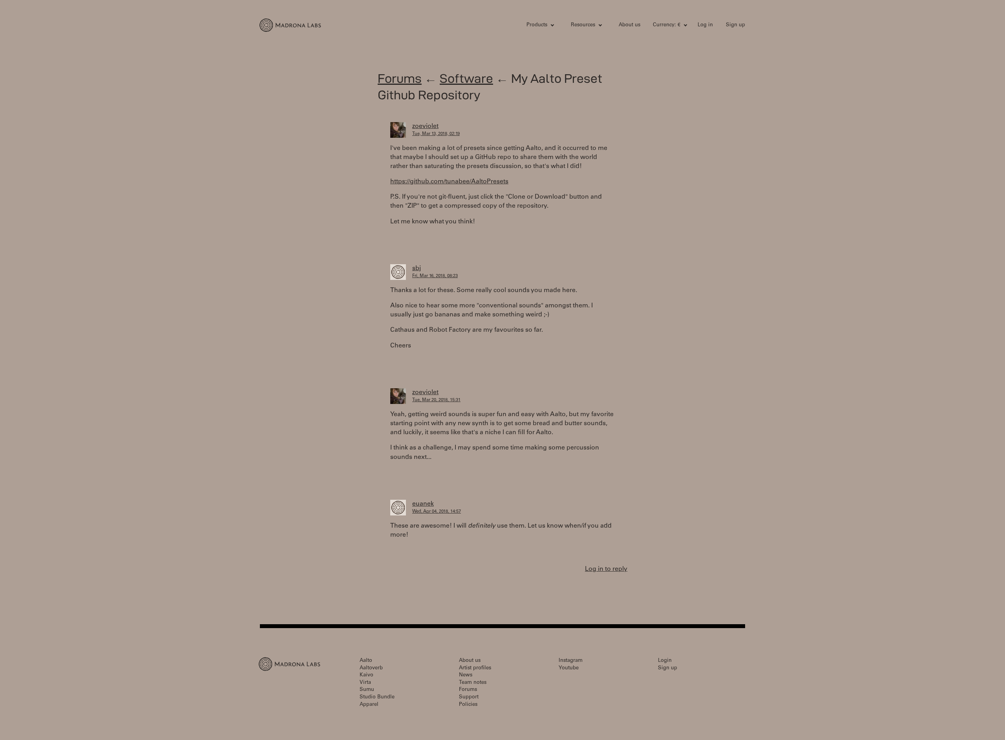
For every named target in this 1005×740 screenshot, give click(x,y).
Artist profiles (475, 668)
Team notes (472, 682)
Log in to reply (606, 569)
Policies (468, 704)
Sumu (367, 689)
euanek (423, 504)
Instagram (571, 660)
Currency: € (666, 25)
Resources (583, 25)
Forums (400, 78)
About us (629, 25)
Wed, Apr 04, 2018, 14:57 (436, 512)
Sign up (735, 25)
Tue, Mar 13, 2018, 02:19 (436, 134)
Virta (365, 682)
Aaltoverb (371, 668)
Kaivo (366, 675)
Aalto (366, 660)
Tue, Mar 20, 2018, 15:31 (436, 400)
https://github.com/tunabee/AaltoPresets (449, 182)
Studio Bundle (377, 697)
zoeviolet (425, 126)
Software (466, 78)
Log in (705, 25)
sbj (416, 268)
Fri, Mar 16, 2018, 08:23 (435, 276)
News (465, 675)
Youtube (569, 668)
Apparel (369, 704)
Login (665, 660)
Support (469, 697)
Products (536, 25)
